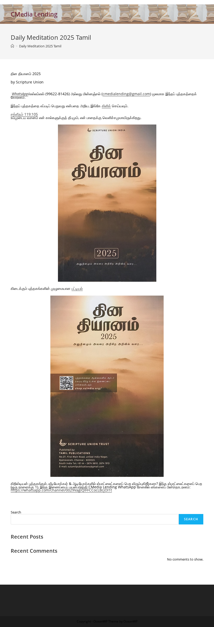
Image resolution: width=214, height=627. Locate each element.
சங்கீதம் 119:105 (24, 114)
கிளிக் (106, 105)
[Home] (12, 46)
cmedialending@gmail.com (126, 93)
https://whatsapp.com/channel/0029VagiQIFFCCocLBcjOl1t (61, 490)
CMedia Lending (34, 14)
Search (16, 512)
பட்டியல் (77, 288)
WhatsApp (20, 93)
